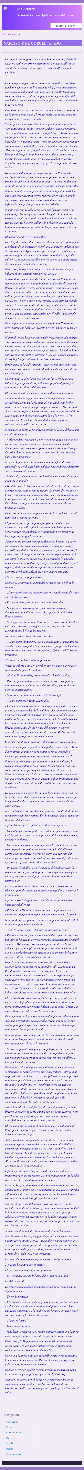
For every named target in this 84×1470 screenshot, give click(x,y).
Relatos (9, 1427)
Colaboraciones (13, 1432)
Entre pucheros (13, 1453)
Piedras (9, 1448)
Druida (9, 1443)
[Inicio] (9, 9)
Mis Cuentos (10, 34)
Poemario (10, 1437)
